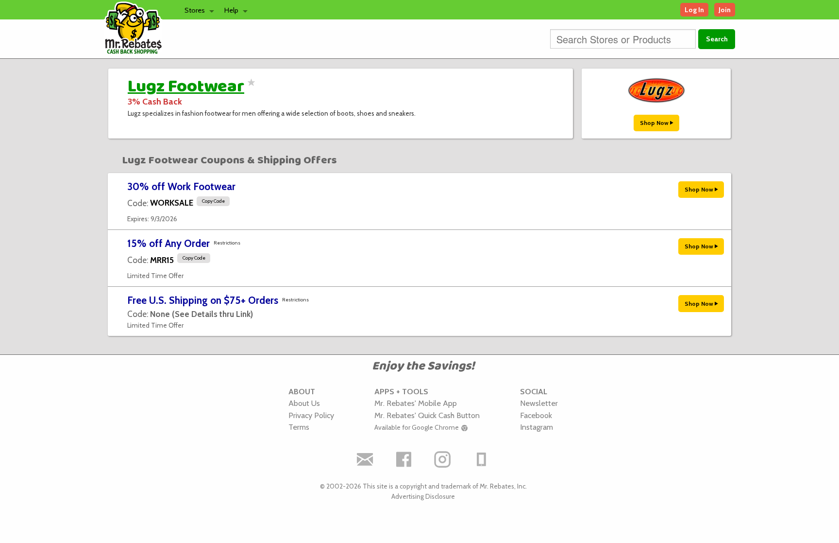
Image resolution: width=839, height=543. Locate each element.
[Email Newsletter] (365, 459)
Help (231, 10)
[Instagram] (443, 459)
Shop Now (655, 122)
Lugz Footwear (186, 86)
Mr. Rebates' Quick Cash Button (427, 415)
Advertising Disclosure (423, 496)
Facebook (536, 415)
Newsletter (539, 403)
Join (725, 9)
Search (717, 39)
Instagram (536, 427)
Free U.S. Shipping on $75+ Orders (202, 300)
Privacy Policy (311, 415)
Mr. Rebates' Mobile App (415, 403)
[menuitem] (197, 9)
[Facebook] (404, 459)
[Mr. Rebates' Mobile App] (482, 459)
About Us (304, 403)
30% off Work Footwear (181, 186)
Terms (298, 427)
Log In (694, 9)
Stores (195, 10)
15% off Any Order (168, 243)
